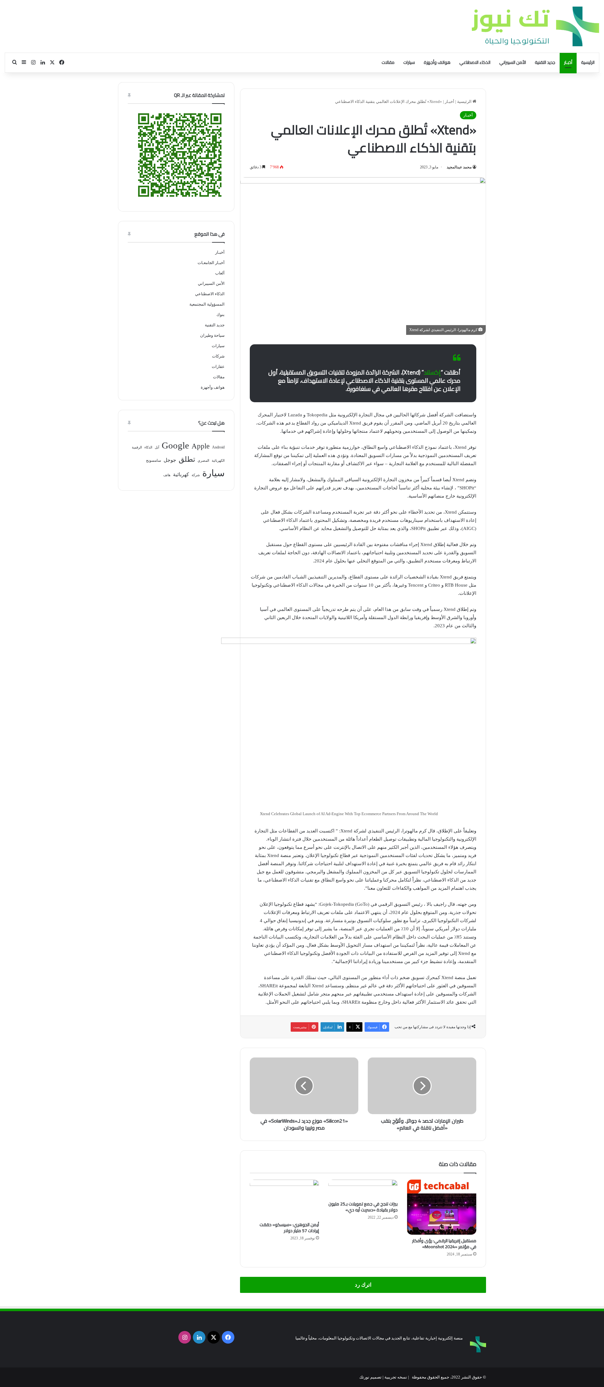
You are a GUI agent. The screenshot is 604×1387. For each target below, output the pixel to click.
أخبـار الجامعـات (211, 262)
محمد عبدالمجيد (459, 167)
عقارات (218, 366)
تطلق (187, 459)
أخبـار (568, 62)
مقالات (388, 62)
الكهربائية (218, 460)
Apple (201, 446)
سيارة (213, 473)
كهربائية (181, 474)
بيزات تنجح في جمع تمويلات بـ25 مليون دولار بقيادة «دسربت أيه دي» (363, 1207)
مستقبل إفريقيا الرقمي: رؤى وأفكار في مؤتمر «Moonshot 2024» (444, 1244)
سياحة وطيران (212, 335)
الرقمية (137, 447)
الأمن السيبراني (512, 62)
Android (218, 447)
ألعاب (220, 273)
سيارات (409, 62)
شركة (196, 475)
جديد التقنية (545, 62)
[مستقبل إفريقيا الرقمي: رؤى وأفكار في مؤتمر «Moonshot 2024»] (441, 1207)
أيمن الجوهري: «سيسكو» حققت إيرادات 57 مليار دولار (289, 1228)
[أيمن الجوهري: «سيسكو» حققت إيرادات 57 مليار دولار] (284, 1199)
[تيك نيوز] (535, 26)
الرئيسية (588, 62)
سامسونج (153, 460)
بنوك (220, 314)
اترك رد (363, 1285)
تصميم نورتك (370, 1377)
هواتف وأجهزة (437, 62)
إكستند (432, 372)
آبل (157, 447)
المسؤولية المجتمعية (207, 304)
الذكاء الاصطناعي (474, 62)
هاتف (167, 475)
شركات (218, 356)
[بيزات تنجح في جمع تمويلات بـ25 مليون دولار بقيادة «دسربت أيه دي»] (363, 1189)
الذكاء (148, 447)
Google (175, 445)
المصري (203, 460)
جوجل (170, 460)
